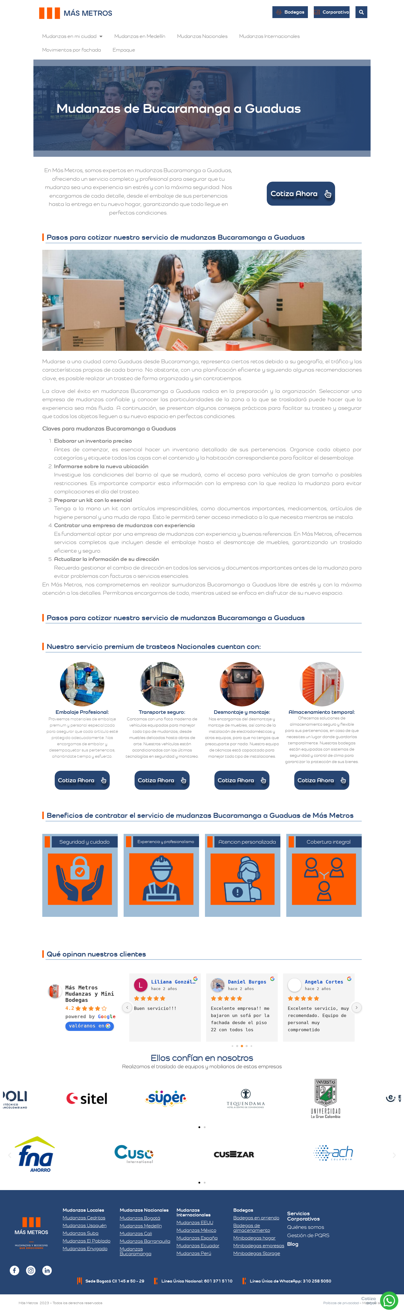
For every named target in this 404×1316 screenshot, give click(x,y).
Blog (292, 1244)
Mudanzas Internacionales (269, 36)
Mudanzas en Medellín (139, 36)
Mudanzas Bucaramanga (135, 1251)
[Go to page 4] (251, 1046)
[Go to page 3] (247, 1046)
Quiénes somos (305, 1227)
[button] (9, 1099)
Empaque (124, 50)
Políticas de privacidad (341, 1303)
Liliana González (173, 982)
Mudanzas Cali (136, 1233)
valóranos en (86, 1026)
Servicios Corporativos (303, 1216)
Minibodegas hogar (254, 1238)
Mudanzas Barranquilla (145, 1241)
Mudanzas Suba (80, 1233)
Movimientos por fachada (71, 50)
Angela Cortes (324, 982)
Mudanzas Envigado (85, 1248)
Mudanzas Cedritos (84, 1218)
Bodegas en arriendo (256, 1218)
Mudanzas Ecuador (198, 1245)
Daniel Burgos (247, 982)
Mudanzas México (196, 1230)
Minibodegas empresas (258, 1245)
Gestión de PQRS (308, 1235)
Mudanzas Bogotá (140, 1218)
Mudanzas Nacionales (202, 36)
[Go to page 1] (237, 1046)
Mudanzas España (197, 1238)
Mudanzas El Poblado (86, 1241)
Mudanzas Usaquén (84, 1225)
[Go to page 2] (242, 1046)
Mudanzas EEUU (195, 1222)
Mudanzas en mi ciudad (69, 36)
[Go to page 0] (232, 1046)
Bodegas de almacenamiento (251, 1228)
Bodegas (243, 1210)
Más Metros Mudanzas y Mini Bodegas (89, 993)
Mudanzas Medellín (141, 1226)
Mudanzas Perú (194, 1253)
